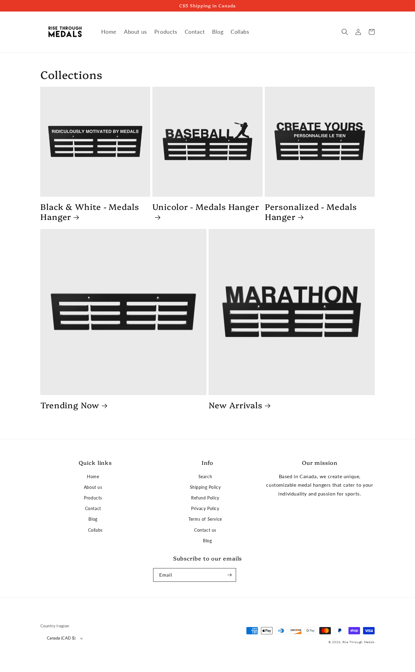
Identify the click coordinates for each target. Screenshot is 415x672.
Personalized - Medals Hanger (311, 211)
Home (93, 476)
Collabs (95, 530)
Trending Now (69, 405)
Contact (93, 508)
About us (93, 487)
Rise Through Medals (358, 642)
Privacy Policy (205, 508)
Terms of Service (205, 519)
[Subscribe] (229, 575)
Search (205, 476)
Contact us (205, 530)
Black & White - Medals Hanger (89, 211)
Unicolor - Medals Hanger (206, 207)
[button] (345, 32)
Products (93, 497)
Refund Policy (205, 497)
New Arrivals (235, 405)
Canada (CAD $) (61, 638)
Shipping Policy (205, 487)
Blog (92, 519)
